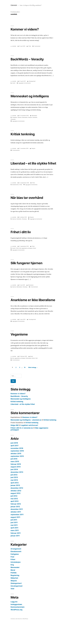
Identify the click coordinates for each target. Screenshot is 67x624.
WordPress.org (16, 610)
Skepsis (30, 117)
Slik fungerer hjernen (26, 263)
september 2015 (17, 456)
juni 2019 (14, 443)
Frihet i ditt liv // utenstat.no (22, 428)
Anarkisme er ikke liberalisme (33, 300)
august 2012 (15, 493)
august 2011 (15, 517)
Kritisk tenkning (23, 134)
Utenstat (14, 5)
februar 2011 (16, 533)
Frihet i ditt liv (21, 232)
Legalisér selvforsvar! (29, 425)
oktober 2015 (16, 453)
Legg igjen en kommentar (24, 83)
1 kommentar (37, 46)
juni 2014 (14, 469)
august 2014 (16, 467)
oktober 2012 (16, 491)
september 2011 (17, 514)
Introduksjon (16, 562)
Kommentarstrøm (17, 607)
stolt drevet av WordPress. (21, 618)
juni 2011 (14, 522)
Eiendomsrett (15, 184)
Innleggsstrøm (16, 604)
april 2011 (14, 528)
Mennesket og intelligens (30, 96)
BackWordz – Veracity (27, 59)
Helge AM (14, 425)
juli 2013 (14, 475)
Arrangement (16, 549)
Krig (12, 565)
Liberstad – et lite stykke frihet (33, 163)
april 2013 (15, 483)
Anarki (13, 83)
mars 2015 (15, 461)
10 (24, 367)
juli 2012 (14, 496)
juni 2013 (14, 477)
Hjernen (20, 117)
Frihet (29, 46)
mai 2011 (14, 525)
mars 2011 (15, 530)
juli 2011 (14, 520)
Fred (12, 557)
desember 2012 (17, 488)
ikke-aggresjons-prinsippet (26, 248)
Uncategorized (32, 319)
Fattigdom (14, 117)
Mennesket (34, 115)
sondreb (14, 46)
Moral (34, 248)
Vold (36, 358)
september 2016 (17, 451)
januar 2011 (15, 536)
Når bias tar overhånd (27, 198)
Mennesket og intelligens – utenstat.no (26, 420)
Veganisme (19, 334)
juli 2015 (14, 459)
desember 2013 (17, 472)
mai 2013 (14, 480)
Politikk (13, 573)
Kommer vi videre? (25, 29)
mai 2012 (14, 499)
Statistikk (35, 117)
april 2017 (14, 446)
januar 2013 (15, 485)
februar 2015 (16, 464)
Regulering (15, 575)
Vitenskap (13, 119)
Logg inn (14, 602)
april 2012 (15, 501)
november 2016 (17, 448)
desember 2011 (17, 509)
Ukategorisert (32, 81)
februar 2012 (16, 504)
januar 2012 (15, 507)
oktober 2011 (16, 512)
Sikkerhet (14, 578)
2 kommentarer (16, 150)
